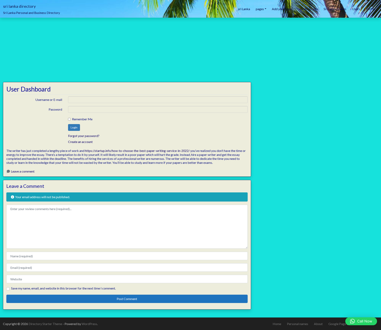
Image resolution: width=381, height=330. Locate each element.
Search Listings (308, 9)
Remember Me (82, 119)
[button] (361, 321)
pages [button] (260, 9)
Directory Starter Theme (46, 324)
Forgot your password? (83, 136)
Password (55, 109)
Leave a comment (23, 171)
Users (356, 9)
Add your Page (282, 9)
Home (277, 324)
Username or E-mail (48, 99)
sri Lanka (244, 9)
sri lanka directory (19, 6)
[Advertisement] (190, 47)
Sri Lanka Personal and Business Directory (31, 12)
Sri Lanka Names (335, 9)
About (318, 324)
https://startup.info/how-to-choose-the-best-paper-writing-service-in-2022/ (137, 150)
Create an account (80, 142)
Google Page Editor (341, 324)
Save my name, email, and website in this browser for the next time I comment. (63, 288)
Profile (370, 9)
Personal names (297, 324)
